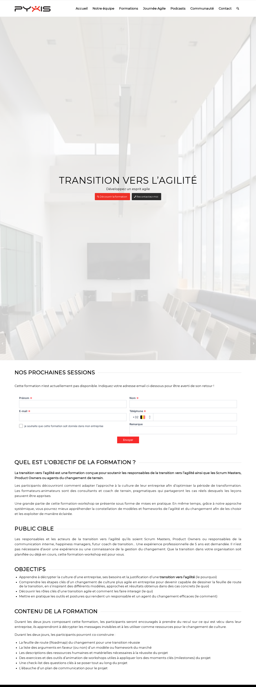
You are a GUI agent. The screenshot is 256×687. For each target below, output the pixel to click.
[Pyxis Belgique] (33, 8)
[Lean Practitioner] (253, 343)
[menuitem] (81, 8)
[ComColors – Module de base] (3, 343)
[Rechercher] (237, 8)
